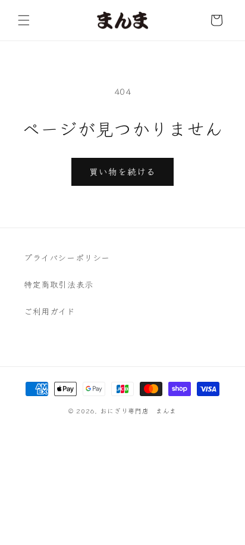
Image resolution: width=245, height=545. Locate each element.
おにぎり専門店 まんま (138, 410)
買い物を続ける (122, 171)
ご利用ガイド (50, 311)
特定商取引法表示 (58, 284)
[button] (24, 20)
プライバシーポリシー (67, 257)
